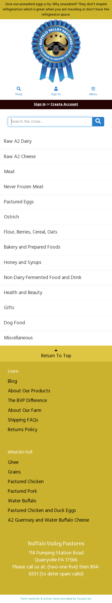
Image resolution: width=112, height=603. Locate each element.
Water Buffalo (22, 501)
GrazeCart (84, 598)
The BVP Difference (27, 401)
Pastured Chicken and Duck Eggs (42, 511)
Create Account (64, 104)
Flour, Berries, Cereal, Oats (30, 232)
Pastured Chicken (26, 482)
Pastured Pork (22, 491)
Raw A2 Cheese (20, 157)
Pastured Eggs (19, 202)
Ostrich (11, 217)
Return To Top (56, 356)
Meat (9, 172)
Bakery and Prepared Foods (32, 247)
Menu (93, 94)
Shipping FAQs (23, 420)
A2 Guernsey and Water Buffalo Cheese (48, 520)
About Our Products (29, 391)
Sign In (56, 94)
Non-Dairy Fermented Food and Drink (43, 278)
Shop (18, 94)
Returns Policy (22, 430)
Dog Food (14, 323)
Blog (12, 381)
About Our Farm (24, 410)
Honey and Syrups (22, 263)
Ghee (13, 462)
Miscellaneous (18, 338)
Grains (14, 472)
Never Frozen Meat (23, 187)
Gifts (9, 308)
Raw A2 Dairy (18, 141)
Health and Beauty (23, 293)
